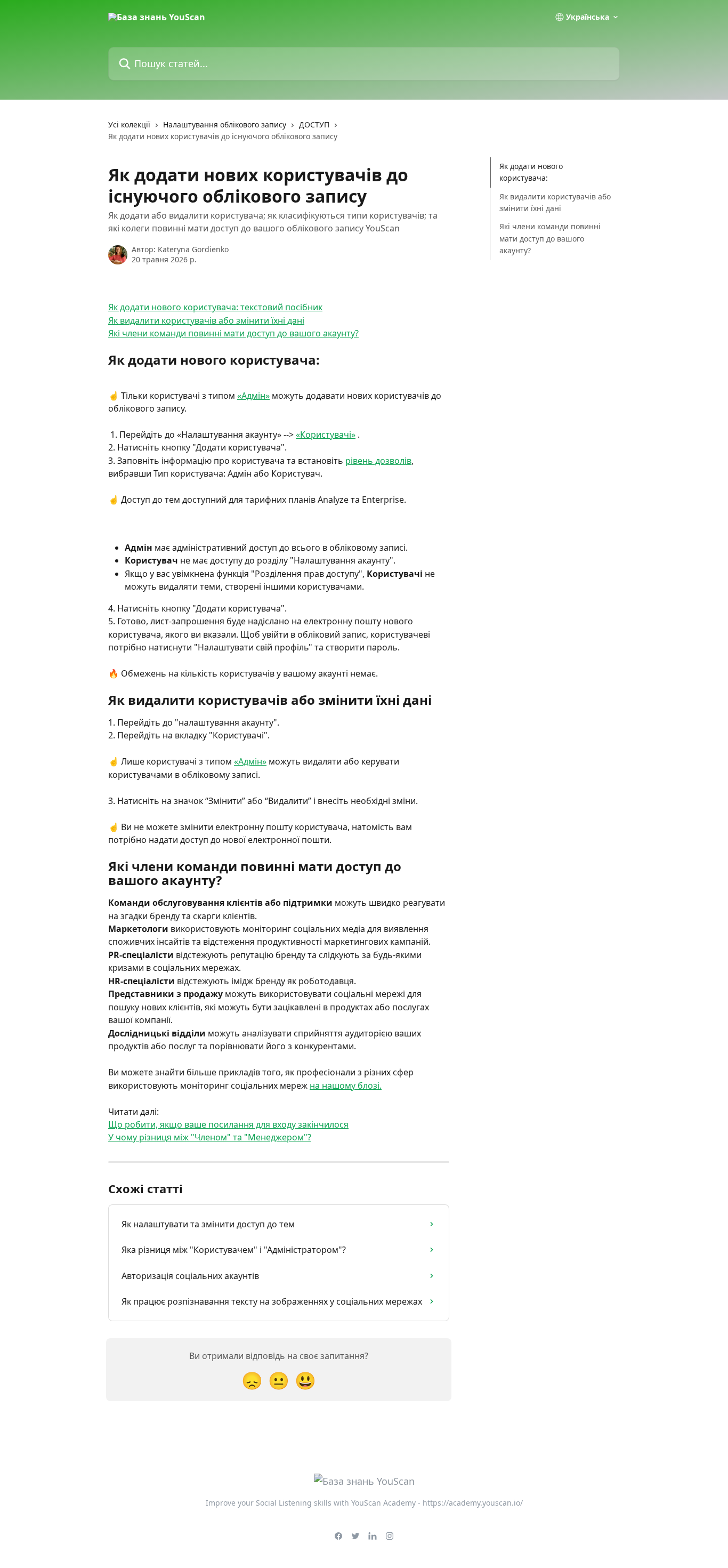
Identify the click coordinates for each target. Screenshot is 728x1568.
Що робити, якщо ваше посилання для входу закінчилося (228, 1124)
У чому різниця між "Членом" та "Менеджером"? (209, 1137)
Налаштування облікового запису (224, 124)
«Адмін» (253, 395)
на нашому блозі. (346, 1085)
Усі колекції (129, 124)
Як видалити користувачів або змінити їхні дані (206, 320)
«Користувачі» (325, 434)
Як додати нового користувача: (531, 172)
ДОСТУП (314, 124)
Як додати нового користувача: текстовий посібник (215, 307)
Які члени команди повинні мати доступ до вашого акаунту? (233, 333)
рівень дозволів (378, 461)
